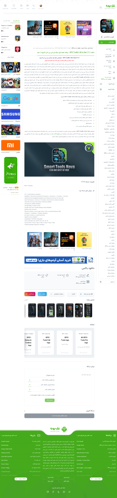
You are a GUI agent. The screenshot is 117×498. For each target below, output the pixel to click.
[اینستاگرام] (48, 492)
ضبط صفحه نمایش (110, 186)
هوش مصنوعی (111, 252)
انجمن (27, 8)
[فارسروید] (58, 429)
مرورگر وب (111, 237)
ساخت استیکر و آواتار (109, 168)
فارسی (112, 192)
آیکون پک (112, 111)
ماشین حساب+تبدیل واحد (108, 213)
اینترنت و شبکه (110, 126)
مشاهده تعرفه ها (14, 192)
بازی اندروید (66, 477)
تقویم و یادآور (111, 147)
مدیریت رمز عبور (110, 225)
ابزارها (113, 114)
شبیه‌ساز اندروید (110, 177)
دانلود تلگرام (66, 481)
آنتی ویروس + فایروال (109, 108)
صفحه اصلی (90, 48)
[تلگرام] (69, 492)
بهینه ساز (112, 135)
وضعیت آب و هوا (110, 258)
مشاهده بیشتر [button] (10, 57)
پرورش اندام (111, 138)
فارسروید (61, 137)
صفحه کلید (111, 180)
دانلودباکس (111, 42)
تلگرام (44, 294)
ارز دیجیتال (111, 120)
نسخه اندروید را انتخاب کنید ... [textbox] (47, 385)
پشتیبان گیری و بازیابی (109, 144)
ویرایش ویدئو (111, 273)
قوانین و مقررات (50, 395)
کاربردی (112, 198)
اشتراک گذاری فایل (110, 123)
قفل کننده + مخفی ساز (109, 195)
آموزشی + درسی (110, 105)
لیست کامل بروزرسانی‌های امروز (85, 435)
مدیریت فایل (111, 228)
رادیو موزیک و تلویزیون (109, 162)
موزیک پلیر (111, 243)
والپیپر (112, 255)
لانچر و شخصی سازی (109, 210)
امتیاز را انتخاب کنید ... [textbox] (49, 390)
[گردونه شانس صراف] (67, 28)
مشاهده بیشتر (97, 479)
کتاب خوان (111, 201)
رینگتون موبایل (111, 165)
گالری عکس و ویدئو (109, 204)
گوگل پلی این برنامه (88, 294)
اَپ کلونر (112, 117)
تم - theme (111, 150)
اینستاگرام (31, 294)
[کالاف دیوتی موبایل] (34, 28)
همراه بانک (111, 249)
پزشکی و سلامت (110, 141)
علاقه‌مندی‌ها (13, 8)
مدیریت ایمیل (111, 219)
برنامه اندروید (84, 48)
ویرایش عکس (111, 267)
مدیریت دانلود (111, 222)
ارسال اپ (21, 8)
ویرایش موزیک (110, 270)
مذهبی (112, 234)
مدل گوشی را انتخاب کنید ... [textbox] (47, 380)
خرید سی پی (40, 8)
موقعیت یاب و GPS (106, 79)
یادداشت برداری (110, 276)
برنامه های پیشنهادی (109, 132)
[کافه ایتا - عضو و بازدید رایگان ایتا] (51, 28)
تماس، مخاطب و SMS (109, 153)
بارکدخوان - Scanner (109, 129)
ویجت (112, 261)
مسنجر (112, 240)
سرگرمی (112, 174)
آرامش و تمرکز (111, 96)
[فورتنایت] (34, 239)
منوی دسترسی (5, 8)
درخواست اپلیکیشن (58, 294)
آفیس (113, 99)
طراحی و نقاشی (110, 189)
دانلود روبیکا (50, 481)
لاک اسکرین (111, 207)
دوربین (112, 156)
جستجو (33, 8)
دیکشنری (112, 159)
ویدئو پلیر (112, 264)
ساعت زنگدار (111, 171)
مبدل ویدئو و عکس (109, 216)
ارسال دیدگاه (50, 400)
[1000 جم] (84, 28)
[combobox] (41, 380)
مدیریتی (112, 231)
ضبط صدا (112, 183)
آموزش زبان (111, 102)
